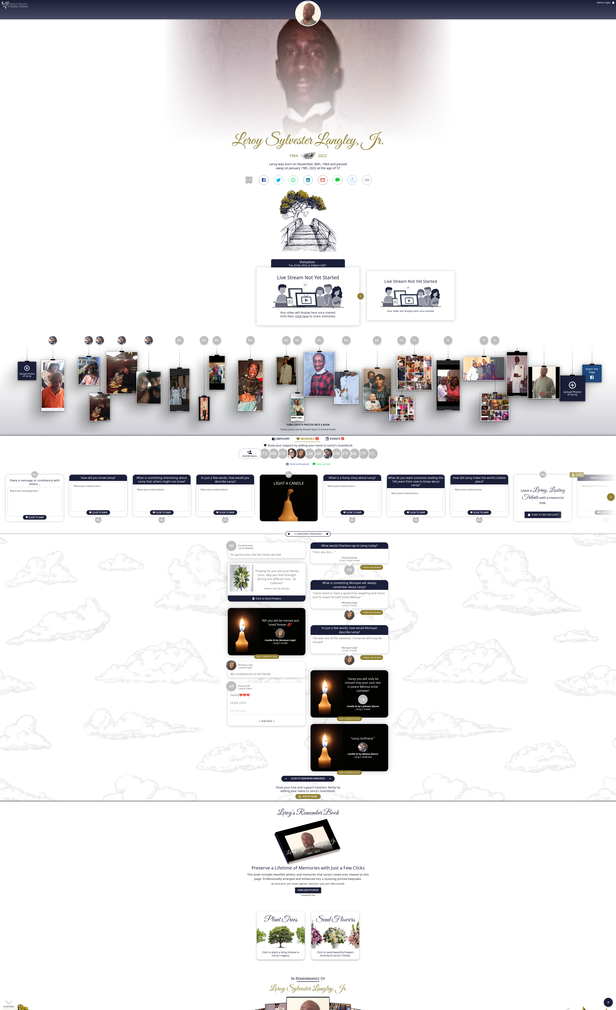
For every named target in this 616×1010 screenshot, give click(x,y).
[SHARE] (352, 180)
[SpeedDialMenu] (608, 1002)
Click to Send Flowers (268, 598)
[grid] (308, 384)
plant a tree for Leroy (545, 515)
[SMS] (337, 180)
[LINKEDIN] (308, 180)
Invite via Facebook (299, 464)
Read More (266, 721)
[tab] (280, 439)
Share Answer (372, 567)
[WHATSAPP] (293, 180)
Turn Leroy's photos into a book (308, 425)
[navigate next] (360, 296)
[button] (266, 656)
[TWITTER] (278, 180)
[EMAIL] (323, 180)
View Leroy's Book (308, 890)
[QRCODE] (249, 180)
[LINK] (367, 180)
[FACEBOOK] (264, 180)
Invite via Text (323, 464)
